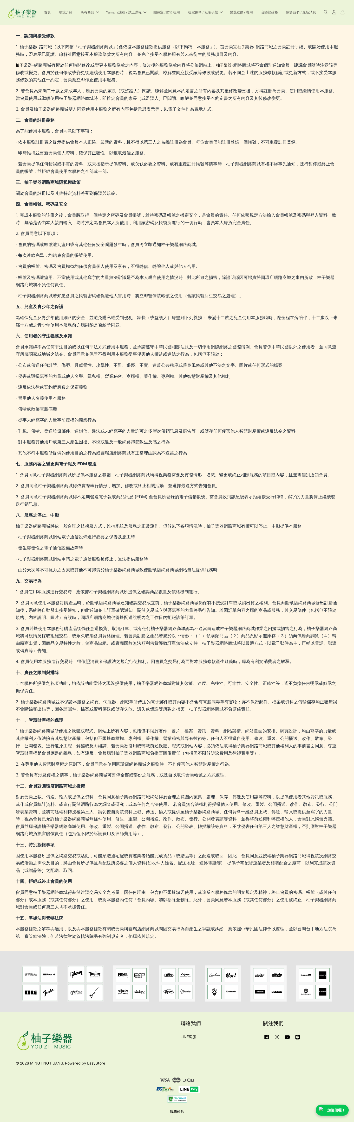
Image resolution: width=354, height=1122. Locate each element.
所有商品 (87, 12)
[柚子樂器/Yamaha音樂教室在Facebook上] (266, 1039)
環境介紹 (65, 12)
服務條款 (177, 1111)
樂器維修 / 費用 (241, 12)
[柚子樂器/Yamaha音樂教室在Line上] (297, 1039)
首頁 (47, 12)
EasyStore (96, 1063)
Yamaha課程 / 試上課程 (124, 12)
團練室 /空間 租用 (166, 12)
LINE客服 (188, 1036)
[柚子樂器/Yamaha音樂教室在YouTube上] (287, 1039)
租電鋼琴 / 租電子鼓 (203, 12)
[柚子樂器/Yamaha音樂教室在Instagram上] (277, 1039)
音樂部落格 (269, 12)
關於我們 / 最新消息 (301, 12)
